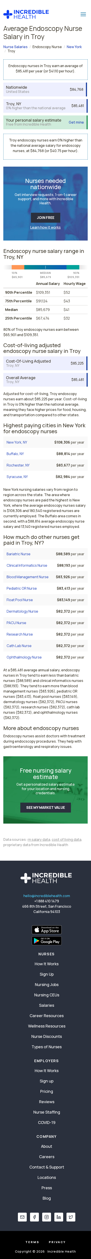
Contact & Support (46, 1167)
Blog (47, 1198)
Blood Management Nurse (28, 576)
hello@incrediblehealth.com (46, 895)
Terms (32, 1242)
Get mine (76, 122)
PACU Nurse (16, 622)
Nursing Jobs (47, 984)
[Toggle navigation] (83, 14)
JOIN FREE (45, 217)
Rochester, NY (18, 465)
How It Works (47, 963)
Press (47, 1187)
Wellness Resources (46, 1026)
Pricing (46, 1091)
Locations (47, 1177)
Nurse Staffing (46, 1112)
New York (74, 46)
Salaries (46, 1005)
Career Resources (47, 1015)
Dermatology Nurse (22, 611)
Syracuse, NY (17, 476)
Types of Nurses (47, 1046)
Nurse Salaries (15, 46)
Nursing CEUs (46, 994)
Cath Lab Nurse (19, 645)
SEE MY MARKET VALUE (45, 807)
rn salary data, (39, 839)
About (46, 1146)
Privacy (57, 1242)
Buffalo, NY (15, 453)
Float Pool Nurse (20, 599)
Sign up (46, 1081)
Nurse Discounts (46, 1036)
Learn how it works (45, 227)
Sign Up (47, 974)
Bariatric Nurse (18, 553)
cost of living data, (67, 839)
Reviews (46, 1101)
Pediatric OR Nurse (22, 588)
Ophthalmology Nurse (24, 657)
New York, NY (17, 442)
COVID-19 (46, 1122)
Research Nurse (20, 634)
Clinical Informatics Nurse (27, 565)
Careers (46, 1156)
